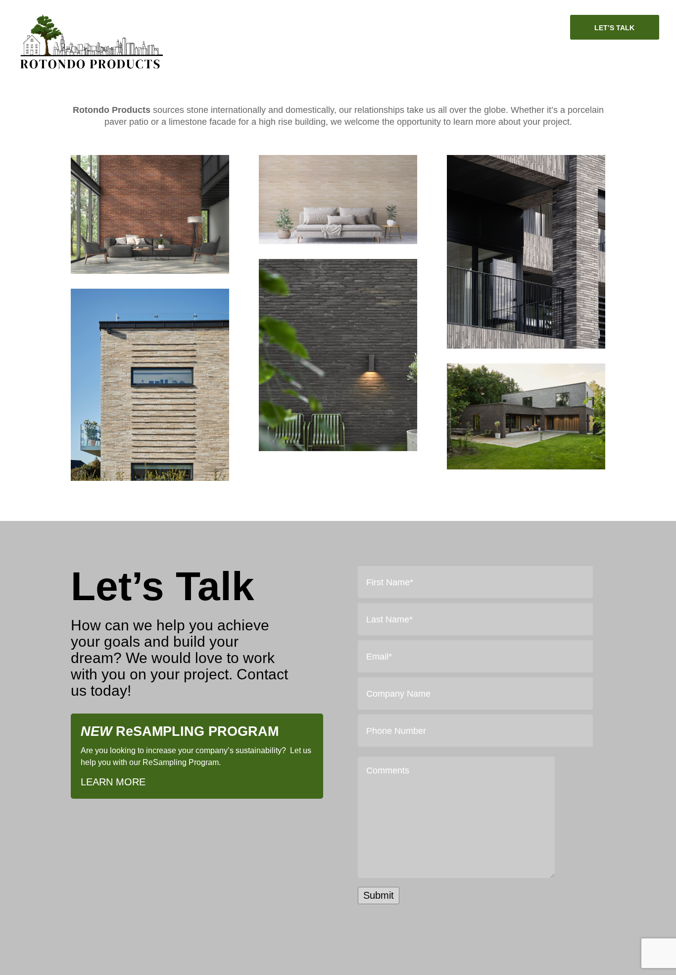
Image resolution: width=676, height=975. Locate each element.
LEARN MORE (113, 781)
